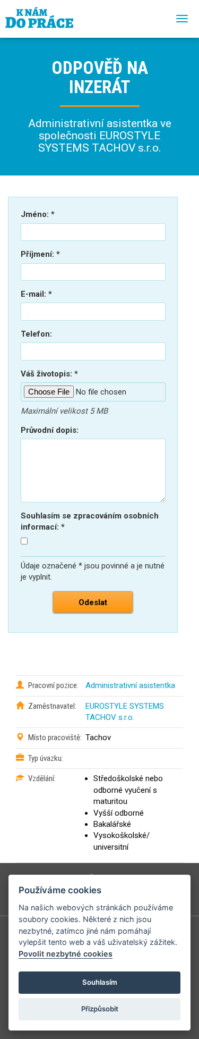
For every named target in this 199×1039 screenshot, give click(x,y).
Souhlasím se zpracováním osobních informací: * (90, 521)
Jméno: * (38, 214)
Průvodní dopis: (50, 430)
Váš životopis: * (49, 374)
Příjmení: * (40, 254)
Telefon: (36, 334)
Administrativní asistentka (130, 685)
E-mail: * (36, 294)
